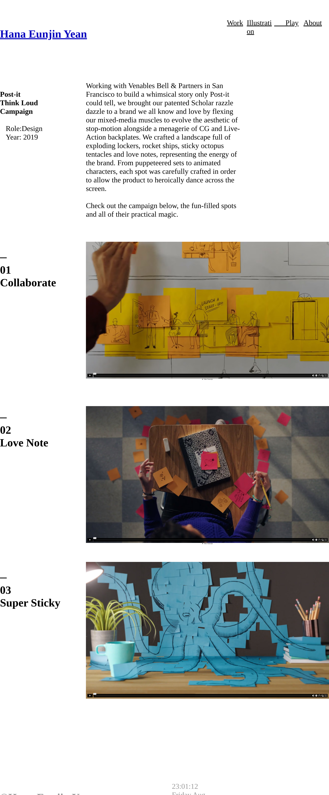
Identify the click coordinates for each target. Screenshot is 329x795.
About (312, 23)
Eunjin (45, 34)
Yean (74, 34)
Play (286, 23)
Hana (14, 34)
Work (235, 23)
